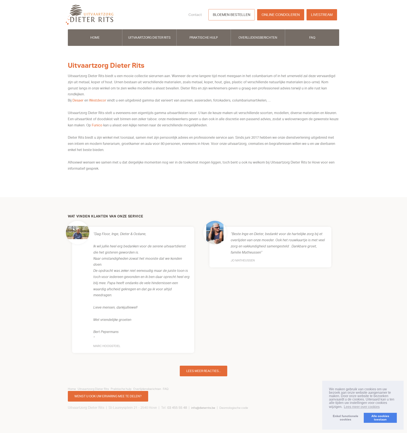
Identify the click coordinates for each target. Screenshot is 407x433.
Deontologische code (233, 408)
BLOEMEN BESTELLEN (231, 15)
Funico (97, 125)
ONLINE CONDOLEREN (281, 15)
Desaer (78, 100)
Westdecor (98, 100)
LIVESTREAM (322, 15)
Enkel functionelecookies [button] (345, 417)
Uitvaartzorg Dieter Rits (149, 37)
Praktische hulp (204, 37)
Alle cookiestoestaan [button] (380, 417)
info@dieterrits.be (203, 408)
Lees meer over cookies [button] (362, 407)
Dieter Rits (89, 14)
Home (95, 37)
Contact (195, 15)
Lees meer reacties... (203, 371)
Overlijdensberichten (257, 37)
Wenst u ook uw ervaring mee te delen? (108, 396)
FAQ (312, 37)
